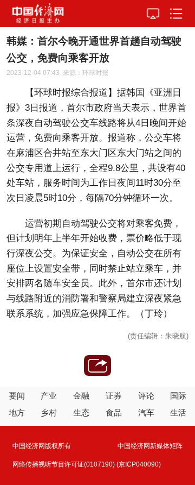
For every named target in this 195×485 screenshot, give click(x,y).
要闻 (17, 395)
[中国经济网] (38, 13)
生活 (178, 412)
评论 (146, 395)
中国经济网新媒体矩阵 (150, 446)
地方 (17, 412)
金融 (81, 395)
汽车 (146, 412)
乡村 (49, 412)
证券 (114, 395)
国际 (178, 395)
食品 (114, 412)
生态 (81, 412)
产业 (49, 395)
